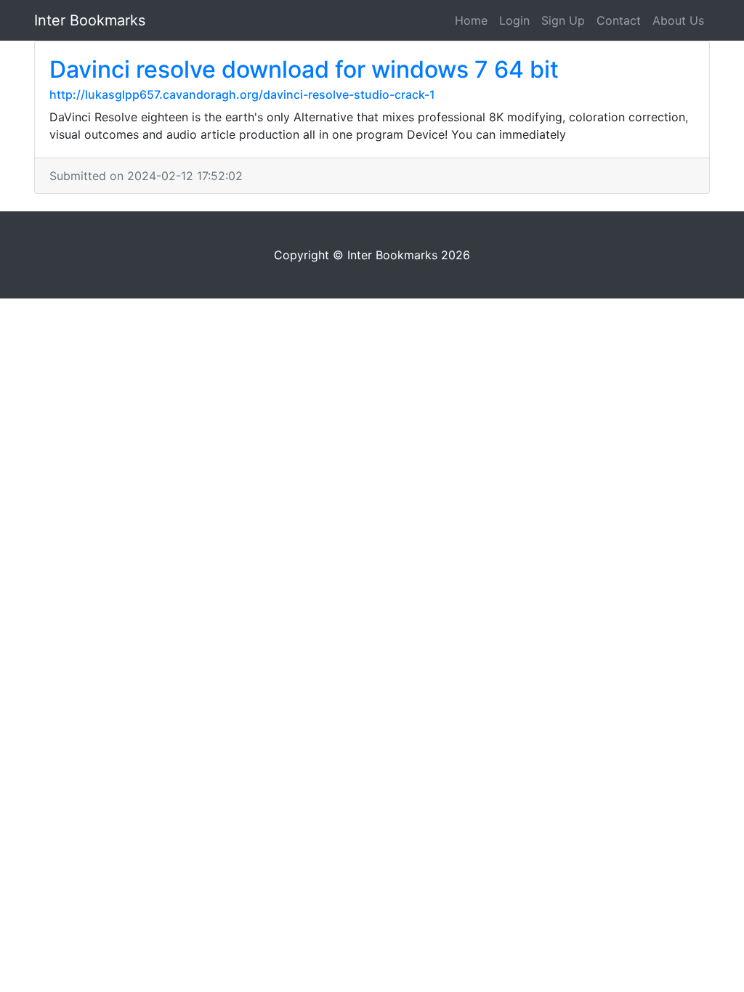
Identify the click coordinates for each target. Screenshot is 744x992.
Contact (619, 20)
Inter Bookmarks (89, 20)
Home (471, 20)
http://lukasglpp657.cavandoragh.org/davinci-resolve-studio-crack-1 (242, 94)
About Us (678, 20)
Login (514, 20)
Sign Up (563, 20)
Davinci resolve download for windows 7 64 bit (304, 69)
